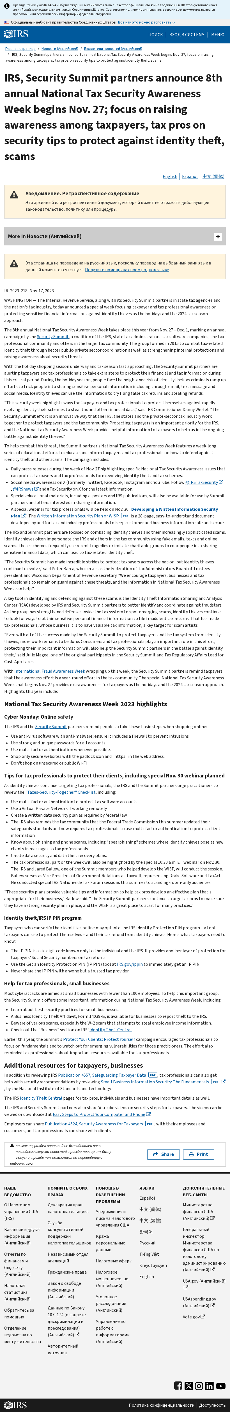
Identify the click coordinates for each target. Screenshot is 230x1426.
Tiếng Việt (149, 1254)
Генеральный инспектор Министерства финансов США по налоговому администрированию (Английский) (204, 1250)
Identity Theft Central (110, 1030)
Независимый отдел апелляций (68, 1257)
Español (190, 176)
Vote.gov (191, 1317)
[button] (186, 35)
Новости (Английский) (60, 48)
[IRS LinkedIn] (209, 1384)
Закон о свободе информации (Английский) (64, 1290)
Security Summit (53, 337)
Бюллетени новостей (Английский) (113, 48)
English (170, 176)
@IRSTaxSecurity (201, 482)
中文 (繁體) (150, 1220)
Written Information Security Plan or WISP (82, 516)
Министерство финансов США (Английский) (198, 1211)
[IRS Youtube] (221, 1384)
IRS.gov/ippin (130, 964)
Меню (217, 35)
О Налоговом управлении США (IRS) (21, 1211)
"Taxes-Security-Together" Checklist (60, 792)
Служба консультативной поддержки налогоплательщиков (69, 1233)
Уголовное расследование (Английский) (111, 1303)
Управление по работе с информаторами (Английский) (113, 1331)
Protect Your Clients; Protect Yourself (99, 1039)
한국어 (146, 1232)
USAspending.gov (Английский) (199, 1302)
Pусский (147, 1243)
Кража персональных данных (110, 1243)
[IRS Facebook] (178, 1384)
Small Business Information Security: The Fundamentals (160, 1082)
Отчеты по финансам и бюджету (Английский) (17, 1264)
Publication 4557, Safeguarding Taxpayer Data (107, 1075)
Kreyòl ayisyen (153, 1265)
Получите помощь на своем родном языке (127, 270)
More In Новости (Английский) (45, 236)
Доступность (212, 1405)
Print (202, 1154)
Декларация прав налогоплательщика (68, 1208)
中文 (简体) (213, 176)
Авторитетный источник (63, 1349)
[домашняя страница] (16, 33)
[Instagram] (199, 1384)
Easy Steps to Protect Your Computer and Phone (99, 1114)
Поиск (155, 35)
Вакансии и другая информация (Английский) (22, 1236)
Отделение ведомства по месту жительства (22, 1334)
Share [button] (167, 1154)
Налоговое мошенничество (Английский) (112, 1278)
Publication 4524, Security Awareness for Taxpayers (99, 1124)
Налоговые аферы (114, 1261)
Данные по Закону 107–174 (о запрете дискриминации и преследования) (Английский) (67, 1321)
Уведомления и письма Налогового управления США (115, 1218)
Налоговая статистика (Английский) (17, 1292)
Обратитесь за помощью (19, 1313)
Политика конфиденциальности (161, 1405)
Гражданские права (67, 1272)
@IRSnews (23, 489)
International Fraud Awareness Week (49, 671)
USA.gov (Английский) (204, 1281)
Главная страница (20, 48)
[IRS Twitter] (189, 1384)
